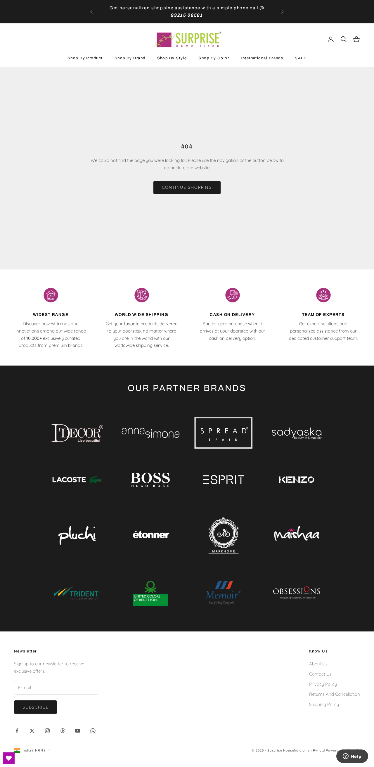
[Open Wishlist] (9, 758)
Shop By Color (213, 58)
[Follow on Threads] (62, 731)
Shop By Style (172, 58)
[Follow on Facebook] (17, 731)
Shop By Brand (130, 58)
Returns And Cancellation (334, 694)
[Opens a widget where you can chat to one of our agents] (352, 756)
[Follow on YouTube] (78, 731)
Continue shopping (187, 187)
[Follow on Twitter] (32, 731)
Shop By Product (85, 58)
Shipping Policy (324, 704)
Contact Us (320, 674)
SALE (301, 58)
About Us (318, 663)
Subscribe (35, 707)
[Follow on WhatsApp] (93, 731)
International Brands (262, 58)
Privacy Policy (323, 684)
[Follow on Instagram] (47, 731)
